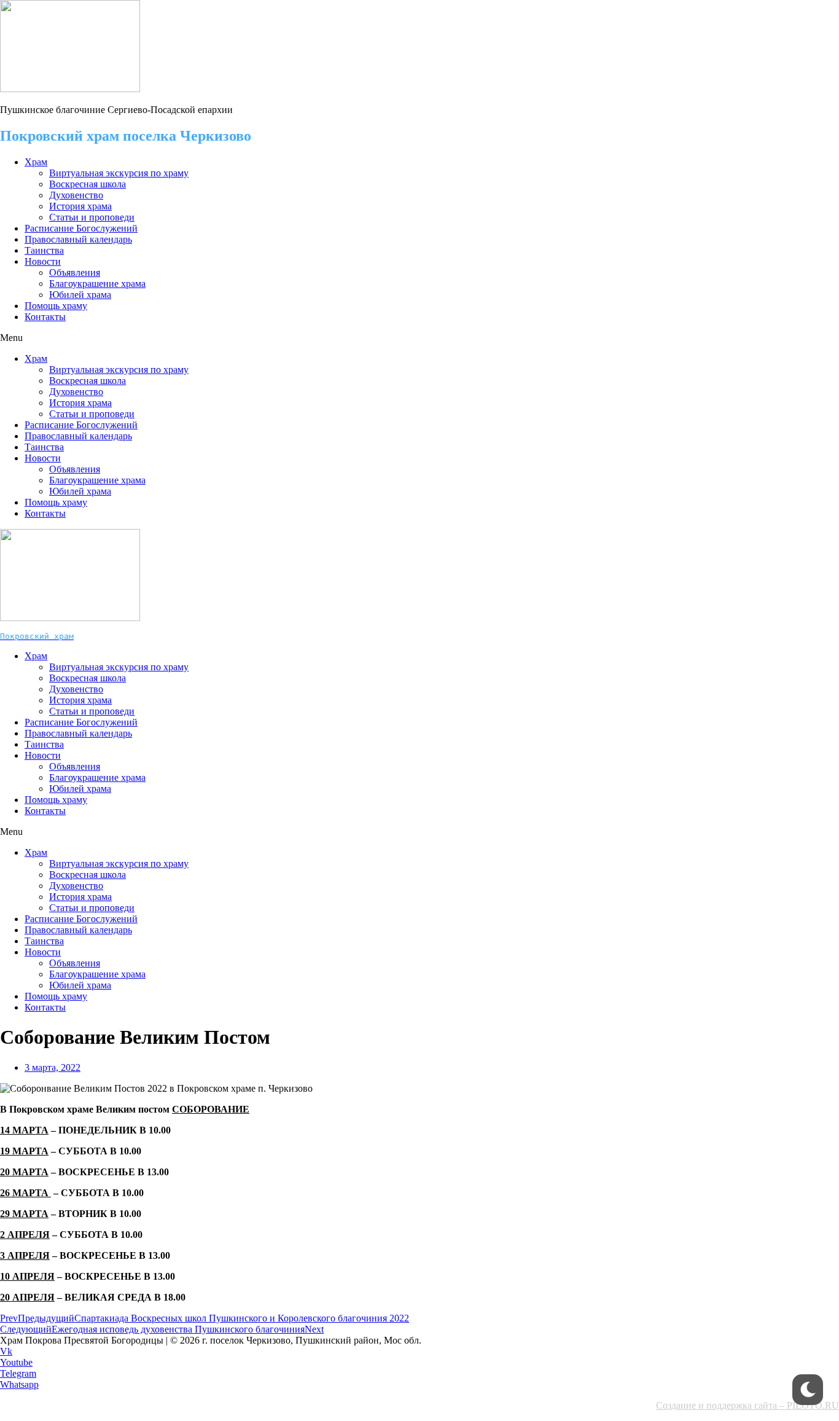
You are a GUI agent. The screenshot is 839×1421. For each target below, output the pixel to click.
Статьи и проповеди (92, 217)
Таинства (44, 250)
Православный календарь (78, 239)
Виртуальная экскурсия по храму (119, 173)
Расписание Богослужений (81, 228)
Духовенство (76, 195)
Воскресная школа (87, 184)
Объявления (74, 272)
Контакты (45, 316)
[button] (419, 337)
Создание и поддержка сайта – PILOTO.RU (747, 1405)
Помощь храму (56, 305)
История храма (80, 206)
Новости (43, 261)
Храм (36, 162)
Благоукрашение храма (97, 283)
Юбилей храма (80, 294)
